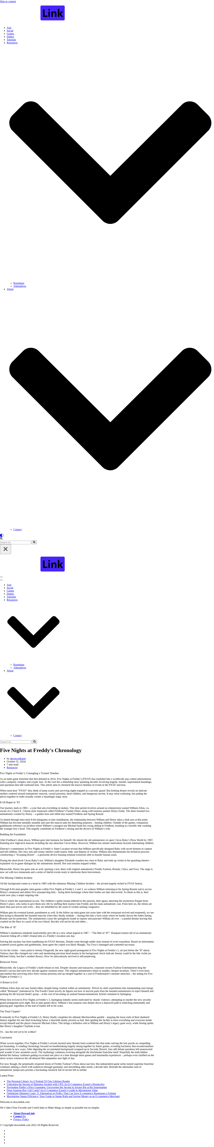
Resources (12, 767)
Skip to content (8, 1)
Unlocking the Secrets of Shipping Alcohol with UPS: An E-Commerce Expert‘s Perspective (55, 1084)
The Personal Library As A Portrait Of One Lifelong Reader (38, 1081)
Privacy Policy (21, 1119)
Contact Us (19, 1116)
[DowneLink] (107, 13)
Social (10, 30)
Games (10, 33)
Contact (17, 529)
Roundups (18, 283)
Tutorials (11, 39)
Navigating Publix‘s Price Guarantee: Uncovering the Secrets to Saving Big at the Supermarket (57, 1087)
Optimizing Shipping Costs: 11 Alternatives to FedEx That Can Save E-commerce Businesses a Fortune (61, 1093)
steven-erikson (17, 758)
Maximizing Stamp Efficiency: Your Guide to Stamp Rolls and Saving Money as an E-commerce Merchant (63, 1096)
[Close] (5, 549)
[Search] (1, 538)
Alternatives (19, 286)
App (9, 27)
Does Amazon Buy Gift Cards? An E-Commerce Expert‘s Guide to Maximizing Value (52, 1090)
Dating (10, 36)
